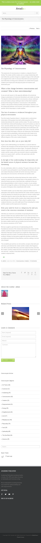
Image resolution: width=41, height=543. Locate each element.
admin (4, 261)
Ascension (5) (6, 389)
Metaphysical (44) (7, 420)
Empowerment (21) (7, 404)
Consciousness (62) (7, 396)
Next (37, 28)
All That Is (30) (6, 385)
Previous (32, 28)
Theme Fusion (20, 537)
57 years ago (8, 456)
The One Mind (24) (7, 435)
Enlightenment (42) (7, 412)
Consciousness (20, 261)
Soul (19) (4, 427)
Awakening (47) (6, 392)
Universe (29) (5, 439)
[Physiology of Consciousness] (20, 50)
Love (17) (4, 416)
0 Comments (33, 261)
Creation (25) (5, 400)
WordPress (35, 535)
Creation (27, 261)
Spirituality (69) (6, 431)
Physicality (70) (6, 423)
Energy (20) (5, 408)
